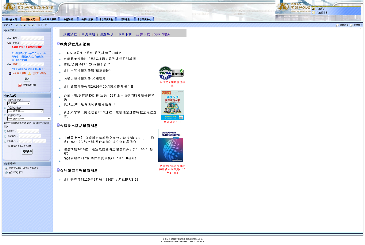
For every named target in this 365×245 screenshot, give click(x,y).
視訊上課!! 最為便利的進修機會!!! (89, 104)
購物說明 (344, 25)
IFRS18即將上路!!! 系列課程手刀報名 (93, 52)
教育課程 (68, 19)
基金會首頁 (11, 19)
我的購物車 (322, 12)
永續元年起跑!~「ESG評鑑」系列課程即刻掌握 (100, 58)
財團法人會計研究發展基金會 (24, 168)
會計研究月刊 (106, 19)
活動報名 (125, 19)
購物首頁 (30, 19)
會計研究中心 (144, 19)
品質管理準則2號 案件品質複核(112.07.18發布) (100, 158)
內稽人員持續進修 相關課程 (85, 78)
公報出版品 (87, 19)
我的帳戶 (320, 8)
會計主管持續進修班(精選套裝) (87, 70)
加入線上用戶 (49, 19)
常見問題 (358, 25)
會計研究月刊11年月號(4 (86, 179)
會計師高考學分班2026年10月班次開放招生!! (98, 86)
